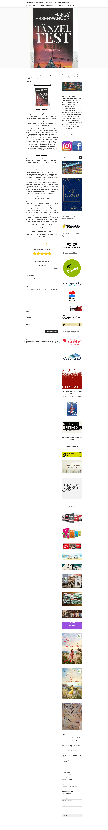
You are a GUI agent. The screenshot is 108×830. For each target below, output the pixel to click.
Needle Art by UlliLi (66, 499)
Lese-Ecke (64, 788)
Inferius (37, 278)
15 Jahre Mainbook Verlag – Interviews (66, 5)
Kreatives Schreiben (66, 784)
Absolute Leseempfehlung (39, 277)
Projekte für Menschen (66, 793)
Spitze (47, 278)
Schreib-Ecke (64, 798)
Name (27, 311)
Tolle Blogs (64, 802)
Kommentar (29, 294)
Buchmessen (64, 777)
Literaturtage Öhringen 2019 (32, 5)
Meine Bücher (49, 2)
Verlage (63, 807)
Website (28, 324)
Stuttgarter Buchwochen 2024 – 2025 (48, 5)
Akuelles (63, 770)
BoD (48, 277)
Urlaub (63, 805)
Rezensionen (31, 275)
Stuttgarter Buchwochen (67, 800)
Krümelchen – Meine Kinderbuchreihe (69, 786)
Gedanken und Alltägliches (67, 779)
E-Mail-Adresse (29, 317)
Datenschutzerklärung (29, 827)
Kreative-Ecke (65, 781)
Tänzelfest (53, 278)
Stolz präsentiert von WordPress (41, 827)
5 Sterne (30, 277)
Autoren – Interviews (66, 772)
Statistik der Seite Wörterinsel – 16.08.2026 (35, 2)
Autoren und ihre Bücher (67, 774)
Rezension (42, 278)
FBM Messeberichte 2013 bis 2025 (62, 2)
